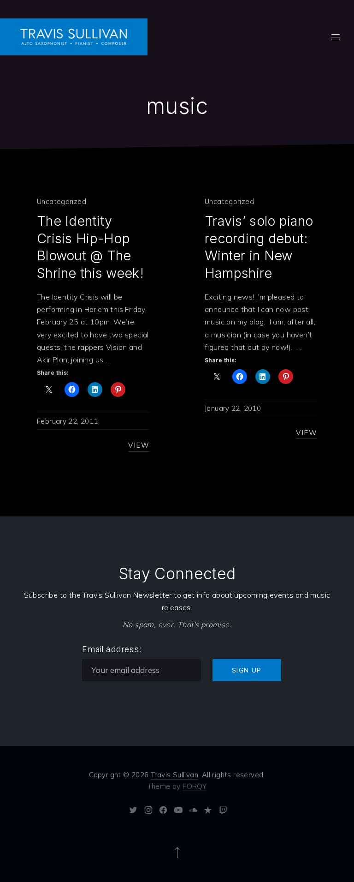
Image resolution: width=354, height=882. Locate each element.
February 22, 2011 (67, 421)
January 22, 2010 (233, 408)
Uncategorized (61, 201)
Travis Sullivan (174, 774)
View (138, 445)
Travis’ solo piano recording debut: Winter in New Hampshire (259, 247)
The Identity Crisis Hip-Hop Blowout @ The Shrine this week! (90, 247)
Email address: (111, 649)
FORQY (194, 786)
